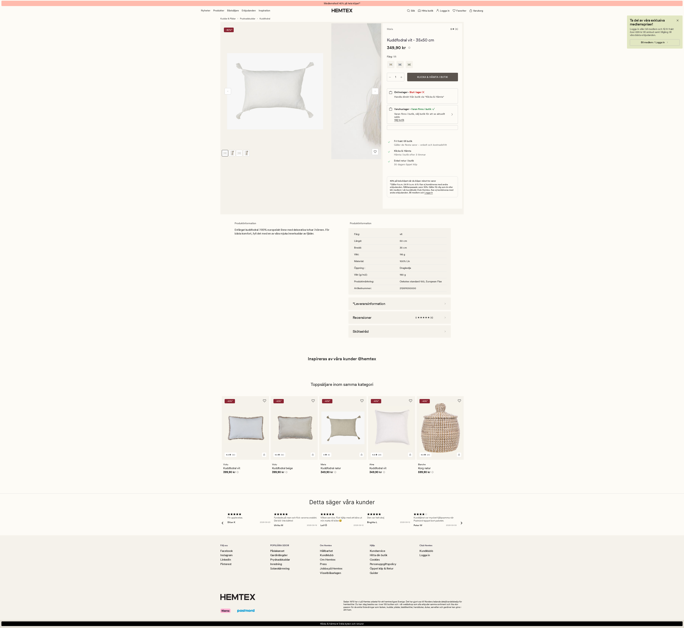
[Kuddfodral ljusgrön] (409, 64)
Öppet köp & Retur (381, 568)
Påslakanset (277, 551)
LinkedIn (225, 559)
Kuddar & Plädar (228, 18)
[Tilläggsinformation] (408, 48)
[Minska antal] (389, 77)
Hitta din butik (378, 555)
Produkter (218, 10)
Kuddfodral (265, 18)
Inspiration (264, 10)
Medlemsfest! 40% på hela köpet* (342, 3)
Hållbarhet (326, 551)
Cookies (375, 559)
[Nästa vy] (375, 91)
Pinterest (226, 564)
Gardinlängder (279, 555)
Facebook (226, 551)
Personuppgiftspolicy (383, 564)
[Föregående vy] (228, 91)
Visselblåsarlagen (330, 573)
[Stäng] (677, 20)
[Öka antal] (401, 77)
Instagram (226, 555)
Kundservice (377, 551)
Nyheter (205, 10)
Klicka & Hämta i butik (432, 77)
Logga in (428, 192)
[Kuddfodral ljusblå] (400, 64)
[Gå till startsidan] (342, 10)
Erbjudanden (249, 10)
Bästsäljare (233, 10)
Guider (374, 573)
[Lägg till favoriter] (375, 152)
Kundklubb (326, 555)
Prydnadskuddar (247, 18)
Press (323, 564)
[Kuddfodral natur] (390, 64)
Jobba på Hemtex (331, 568)
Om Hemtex (327, 559)
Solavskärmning (280, 568)
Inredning (276, 564)
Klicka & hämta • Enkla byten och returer (342, 623)
